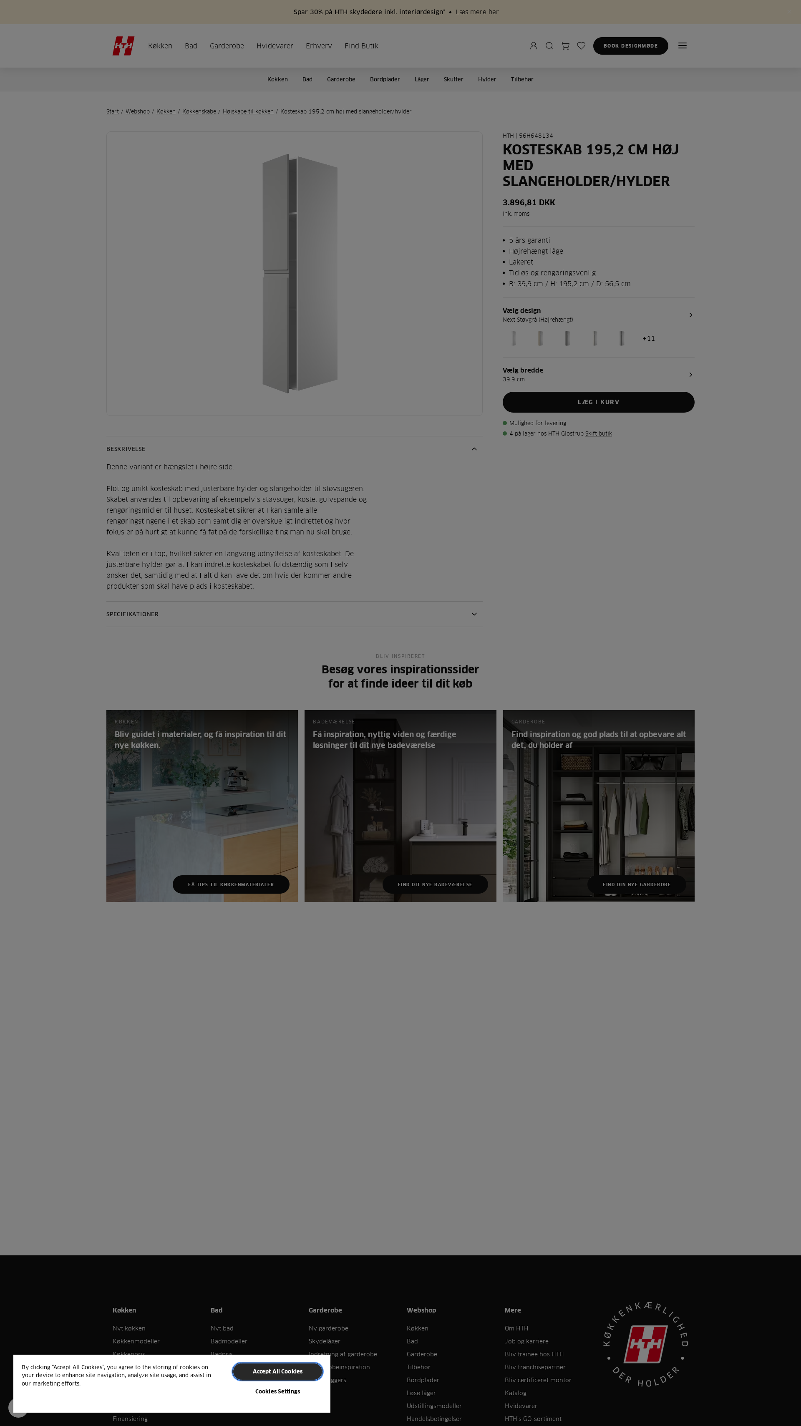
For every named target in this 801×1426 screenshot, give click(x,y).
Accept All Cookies (277, 1371)
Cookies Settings (277, 1391)
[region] (171, 1383)
